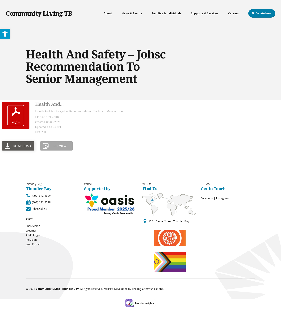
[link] (5, 34)
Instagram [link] (222, 198)
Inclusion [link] (31, 239)
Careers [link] (233, 13)
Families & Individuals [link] (166, 13)
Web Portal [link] (33, 244)
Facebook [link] (207, 198)
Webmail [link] (31, 230)
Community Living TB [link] (39, 13)
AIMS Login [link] (33, 235)
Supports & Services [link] (204, 13)
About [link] (108, 13)
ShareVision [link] (33, 226)
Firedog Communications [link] (147, 289)
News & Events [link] (132, 13)
